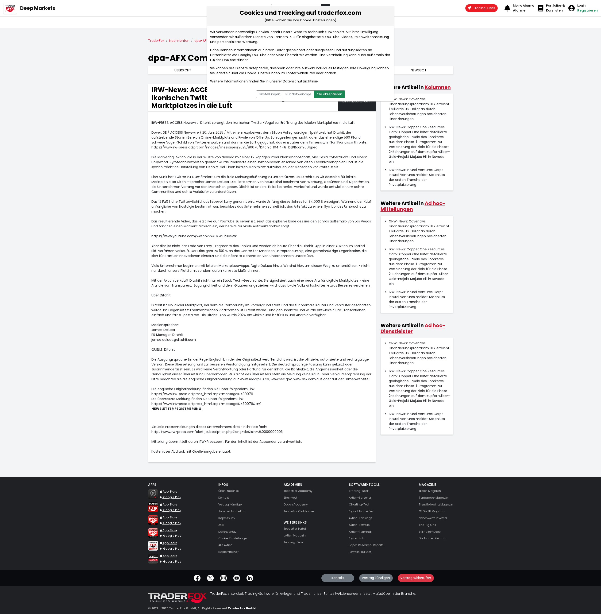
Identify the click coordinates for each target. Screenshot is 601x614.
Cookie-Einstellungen (262, 73)
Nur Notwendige (298, 94)
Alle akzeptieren (329, 94)
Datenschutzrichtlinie (300, 81)
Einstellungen (269, 94)
